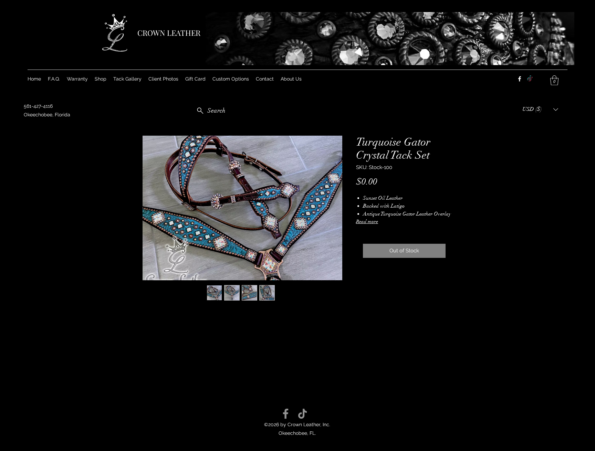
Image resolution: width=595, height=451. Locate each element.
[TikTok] (302, 413)
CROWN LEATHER (168, 33)
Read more (367, 221)
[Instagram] (529, 78)
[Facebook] (519, 78)
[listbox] (540, 109)
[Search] (459, 60)
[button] (230, 79)
